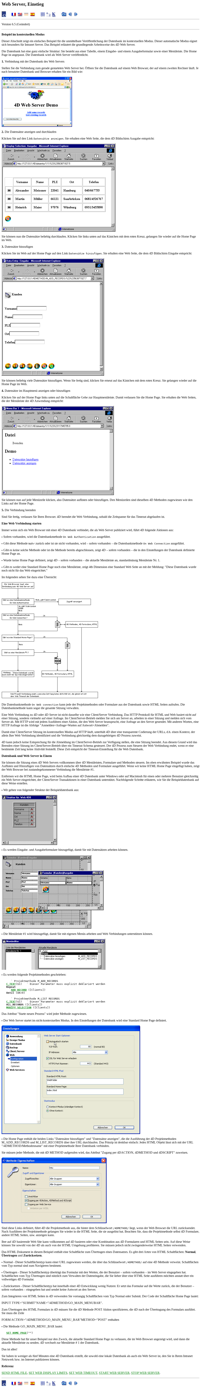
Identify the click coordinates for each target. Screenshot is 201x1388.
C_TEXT (11, 983)
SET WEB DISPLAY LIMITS (48, 1372)
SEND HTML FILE (14, 1372)
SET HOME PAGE (16, 1332)
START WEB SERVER (114, 1372)
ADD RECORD (19, 989)
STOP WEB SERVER (145, 1372)
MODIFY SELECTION (18, 1007)
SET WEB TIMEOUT (83, 1372)
